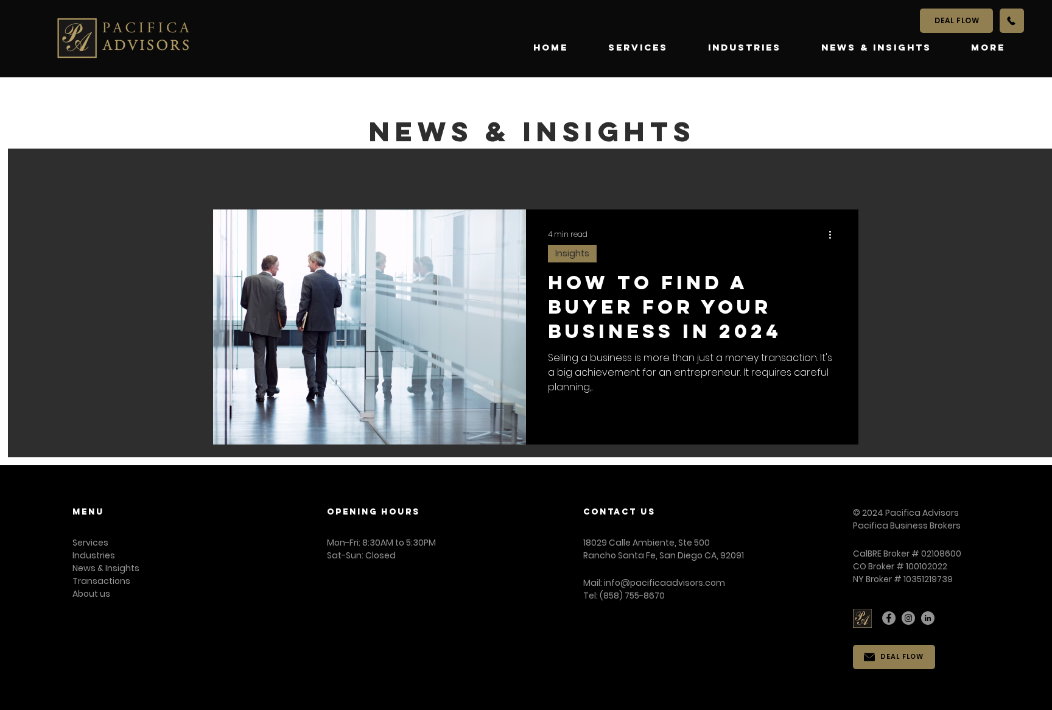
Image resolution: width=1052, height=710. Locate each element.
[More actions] (834, 234)
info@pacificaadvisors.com (664, 583)
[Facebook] (889, 618)
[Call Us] (1012, 21)
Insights (572, 253)
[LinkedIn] (928, 618)
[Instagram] (908, 618)
